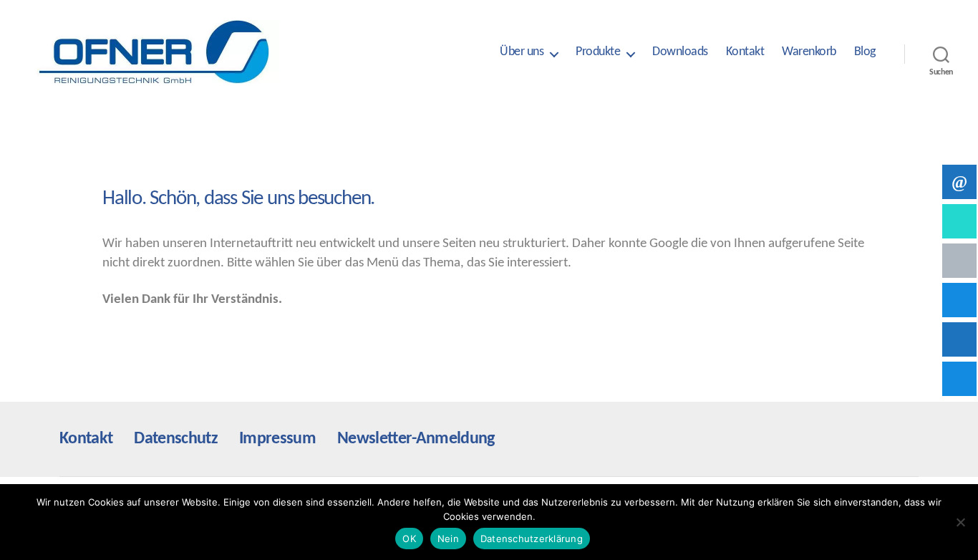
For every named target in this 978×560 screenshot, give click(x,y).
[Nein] (960, 522)
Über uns (521, 52)
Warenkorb (809, 52)
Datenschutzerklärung (531, 538)
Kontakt (745, 52)
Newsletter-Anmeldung (416, 439)
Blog (865, 52)
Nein (448, 538)
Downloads (680, 52)
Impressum (277, 439)
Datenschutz (176, 439)
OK (409, 538)
